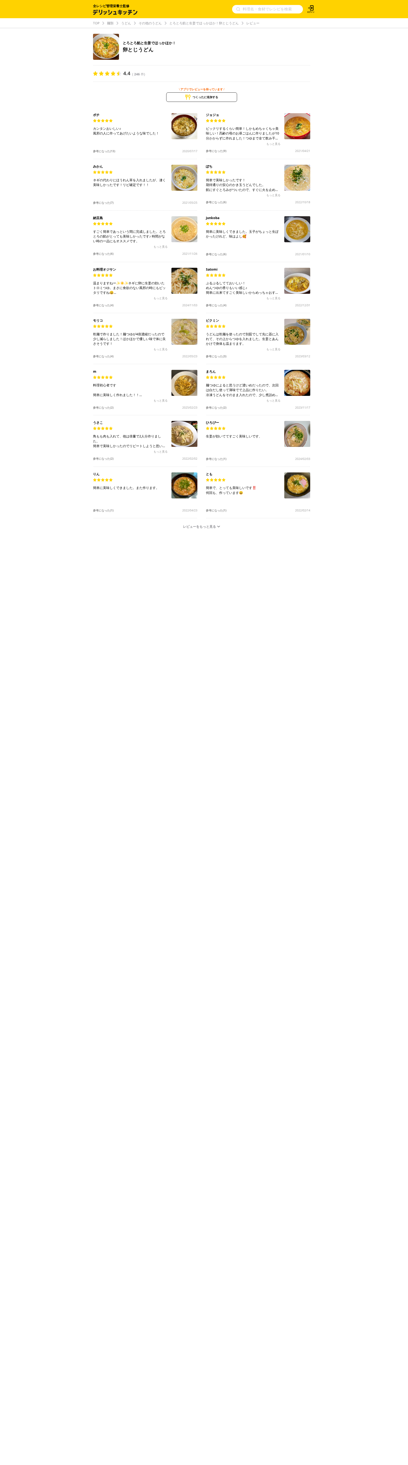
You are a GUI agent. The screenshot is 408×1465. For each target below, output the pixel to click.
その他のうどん (150, 23)
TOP (96, 23)
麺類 (110, 23)
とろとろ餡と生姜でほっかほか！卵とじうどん (204, 23)
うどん (126, 23)
